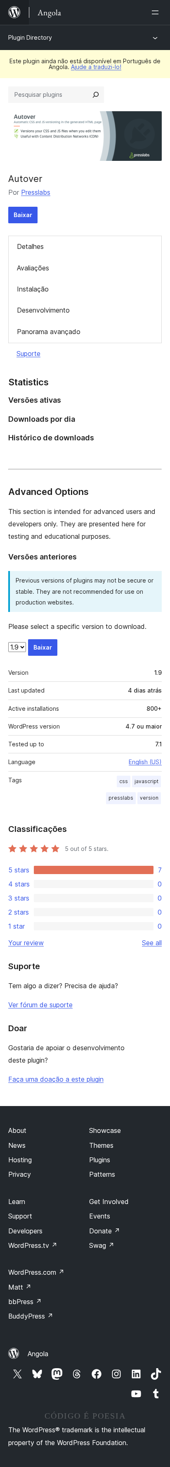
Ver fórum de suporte (40, 1005)
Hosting (20, 1160)
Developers (25, 1231)
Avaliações (33, 268)
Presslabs (35, 192)
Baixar (23, 214)
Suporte (28, 353)
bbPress (25, 1301)
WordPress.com (36, 1272)
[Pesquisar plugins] (95, 94)
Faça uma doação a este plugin (56, 1079)
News (17, 1145)
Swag (101, 1245)
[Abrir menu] (157, 12)
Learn (16, 1201)
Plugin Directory (30, 37)
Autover (25, 178)
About (17, 1130)
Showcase (105, 1130)
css (123, 781)
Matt (19, 1287)
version (149, 798)
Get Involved (109, 1201)
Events (99, 1216)
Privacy (19, 1174)
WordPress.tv (32, 1245)
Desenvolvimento (43, 310)
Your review (26, 943)
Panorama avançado (48, 331)
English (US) (145, 761)
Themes (101, 1145)
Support (20, 1216)
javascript (146, 781)
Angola (38, 1354)
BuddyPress (30, 1316)
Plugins (99, 1160)
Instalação (33, 289)
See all (152, 943)
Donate (104, 1231)
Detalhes (30, 246)
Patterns (102, 1174)
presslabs (121, 798)
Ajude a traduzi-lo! (96, 66)
